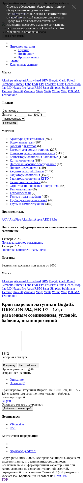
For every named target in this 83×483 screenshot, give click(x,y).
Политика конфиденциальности (24, 249)
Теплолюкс (9, 95)
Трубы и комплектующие (27, 203)
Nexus (16, 87)
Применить (10, 122)
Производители (28, 57)
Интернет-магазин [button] (22, 46)
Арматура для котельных (27, 138)
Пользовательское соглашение (22, 242)
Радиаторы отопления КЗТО (29, 178)
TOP (5, 479)
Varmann (29, 91)
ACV (5, 219)
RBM (38, 87)
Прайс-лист (26, 53)
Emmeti (19, 84)
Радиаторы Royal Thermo (27, 171)
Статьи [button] (14, 61)
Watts (47, 91)
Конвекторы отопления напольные (34, 157)
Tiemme (7, 91)
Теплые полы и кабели (25, 196)
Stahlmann (68, 87)
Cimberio (7, 84)
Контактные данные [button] (23, 64)
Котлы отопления (22, 160)
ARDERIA (50, 219)
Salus (46, 87)
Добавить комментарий (17, 408)
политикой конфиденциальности (41, 17)
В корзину (9, 365)
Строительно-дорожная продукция (34, 185)
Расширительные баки (25, 182)
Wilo (64, 91)
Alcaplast (20, 80)
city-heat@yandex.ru (23, 451)
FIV (41, 84)
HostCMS (60, 476)
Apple (38, 219)
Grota (60, 84)
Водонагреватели (22, 142)
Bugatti (53, 80)
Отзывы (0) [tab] (17, 383)
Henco (69, 84)
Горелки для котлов (23, 146)
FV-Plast (50, 84)
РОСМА (74, 91)
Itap (4, 87)
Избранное (9, 372)
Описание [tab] (17, 379)
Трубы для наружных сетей (28, 200)
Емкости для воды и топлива (29, 149)
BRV (45, 80)
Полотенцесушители (24, 167)
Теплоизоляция (20, 189)
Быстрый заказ (28, 365)
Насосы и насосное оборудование (33, 164)
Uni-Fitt (18, 91)
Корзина (23, 50)
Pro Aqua (28, 87)
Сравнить (24, 372)
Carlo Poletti (67, 80)
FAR (35, 84)
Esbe (28, 84)
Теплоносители (20, 193)
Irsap (77, 84)
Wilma (56, 91)
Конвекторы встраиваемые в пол (32, 153)
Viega (39, 91)
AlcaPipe (7, 80)
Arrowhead (33, 80)
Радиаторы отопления (25, 175)
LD (9, 87)
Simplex (55, 87)
